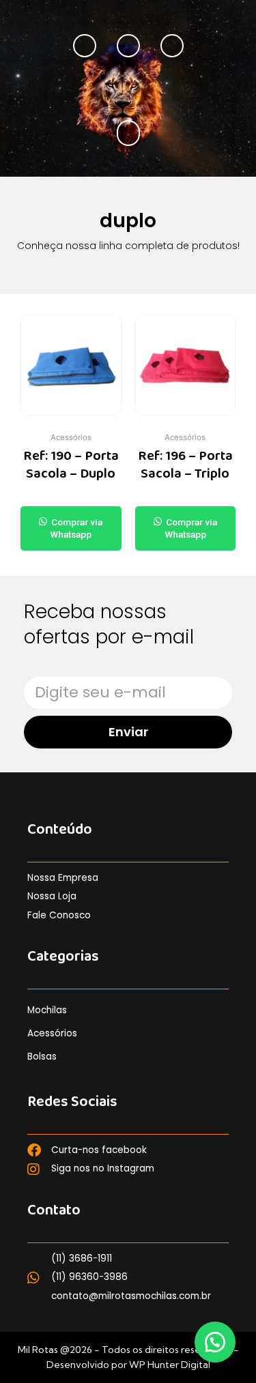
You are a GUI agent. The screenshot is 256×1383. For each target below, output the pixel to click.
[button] (128, 133)
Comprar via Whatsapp (75, 528)
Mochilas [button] (47, 1010)
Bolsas (42, 1056)
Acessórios (52, 1033)
